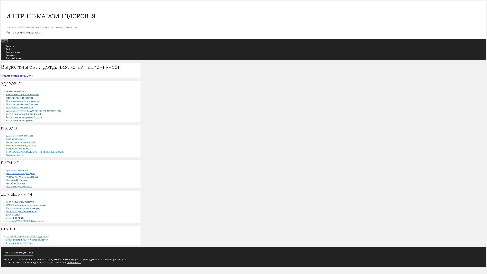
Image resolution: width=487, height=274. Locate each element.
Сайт (8, 49)
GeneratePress (74, 262)
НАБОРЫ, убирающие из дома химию (26, 204)
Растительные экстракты (19, 120)
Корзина (10, 55)
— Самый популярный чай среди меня (27, 236)
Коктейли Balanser (16, 183)
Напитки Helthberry (16, 179)
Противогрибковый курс (19, 97)
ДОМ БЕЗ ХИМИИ (15, 217)
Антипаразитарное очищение (22, 94)
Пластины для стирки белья (21, 211)
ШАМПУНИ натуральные (19, 135)
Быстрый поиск (13, 58)
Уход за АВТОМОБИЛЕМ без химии (25, 221)
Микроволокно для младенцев (22, 208)
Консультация (13, 52)
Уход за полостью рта (17, 148)
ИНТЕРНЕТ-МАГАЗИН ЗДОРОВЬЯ (50, 16)
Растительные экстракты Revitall (23, 113)
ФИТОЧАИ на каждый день (20, 173)
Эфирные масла (14, 155)
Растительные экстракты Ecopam (24, 117)
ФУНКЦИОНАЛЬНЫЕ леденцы (22, 176)
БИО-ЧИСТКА (13, 214)
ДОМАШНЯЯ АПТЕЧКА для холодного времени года (34, 110)
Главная (10, 46)
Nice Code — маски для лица (21, 145)
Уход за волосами (15, 138)
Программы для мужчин (19, 107)
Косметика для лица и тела (20, 142)
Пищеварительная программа (22, 100)
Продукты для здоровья (19, 186)
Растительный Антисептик (20, 201)
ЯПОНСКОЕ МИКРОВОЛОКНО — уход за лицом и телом (35, 151)
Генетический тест (16, 91)
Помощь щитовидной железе (22, 104)
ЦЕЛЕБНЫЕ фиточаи (17, 170)
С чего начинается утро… (19, 242)
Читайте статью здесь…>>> (17, 75)
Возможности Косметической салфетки (27, 239)
